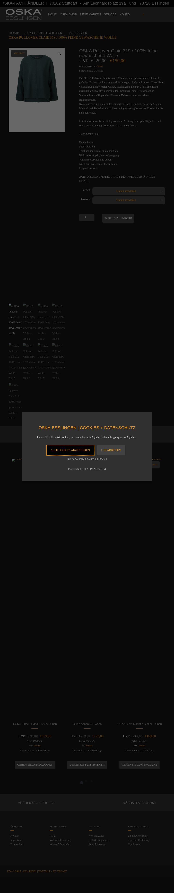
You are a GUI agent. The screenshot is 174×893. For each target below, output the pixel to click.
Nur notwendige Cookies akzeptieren (87, 458)
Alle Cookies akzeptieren (70, 450)
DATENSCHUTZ (78, 469)
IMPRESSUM (98, 469)
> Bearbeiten (111, 450)
